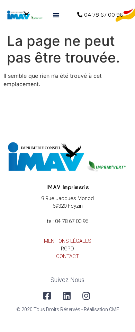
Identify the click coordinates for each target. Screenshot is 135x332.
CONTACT (67, 256)
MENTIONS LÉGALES (67, 241)
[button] (56, 15)
